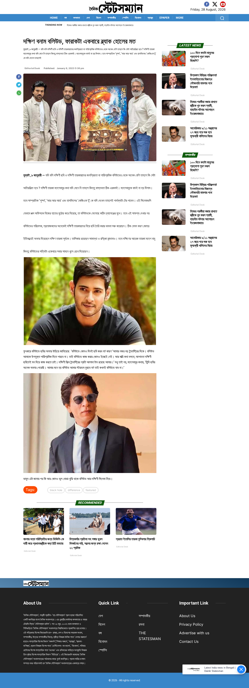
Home (54, 17)
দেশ (88, 17)
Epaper (164, 17)
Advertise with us (194, 633)
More (180, 17)
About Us (32, 603)
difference (74, 490)
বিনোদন (138, 17)
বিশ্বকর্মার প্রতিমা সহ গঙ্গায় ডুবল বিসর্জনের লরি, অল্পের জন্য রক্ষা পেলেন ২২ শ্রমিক (88, 543)
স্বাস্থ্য (150, 17)
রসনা (141, 624)
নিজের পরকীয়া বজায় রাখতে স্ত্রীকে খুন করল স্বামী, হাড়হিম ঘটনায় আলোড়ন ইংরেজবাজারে (203, 108)
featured (91, 490)
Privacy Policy (191, 624)
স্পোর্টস (125, 17)
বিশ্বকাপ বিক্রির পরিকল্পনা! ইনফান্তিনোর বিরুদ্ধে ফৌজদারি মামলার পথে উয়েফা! (203, 81)
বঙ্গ (65, 17)
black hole (56, 490)
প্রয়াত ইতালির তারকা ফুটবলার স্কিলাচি (135, 539)
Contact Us (189, 641)
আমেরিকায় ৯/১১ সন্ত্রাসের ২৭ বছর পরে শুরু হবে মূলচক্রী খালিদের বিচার (94, 25)
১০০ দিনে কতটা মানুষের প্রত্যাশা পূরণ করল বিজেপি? (202, 56)
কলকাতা (76, 17)
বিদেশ (98, 17)
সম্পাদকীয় (112, 17)
